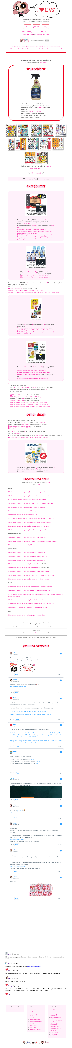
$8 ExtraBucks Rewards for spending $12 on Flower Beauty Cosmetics (27, 530)
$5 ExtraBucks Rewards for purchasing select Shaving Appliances (26, 552)
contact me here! (36, 639)
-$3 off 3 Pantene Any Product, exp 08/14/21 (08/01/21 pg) (26, 396)
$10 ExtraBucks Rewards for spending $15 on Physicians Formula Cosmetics (29, 511)
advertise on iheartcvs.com (54, 1035)
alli (39, 484)
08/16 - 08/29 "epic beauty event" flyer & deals (36, 31)
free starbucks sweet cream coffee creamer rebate (23, 46)
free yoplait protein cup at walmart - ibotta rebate (18, 48)
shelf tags (38, 111)
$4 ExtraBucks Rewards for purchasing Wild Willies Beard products (26, 560)
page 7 (28, 387)
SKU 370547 (25, 424)
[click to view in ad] (36, 215)
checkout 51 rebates (35, 1029)
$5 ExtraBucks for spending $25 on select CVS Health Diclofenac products (29, 607)
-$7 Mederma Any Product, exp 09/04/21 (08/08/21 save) (33, 378)
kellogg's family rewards (39, 328)
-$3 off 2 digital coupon (16, 288)
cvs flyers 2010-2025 (56, 1021)
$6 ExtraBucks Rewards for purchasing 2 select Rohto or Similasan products (29, 600)
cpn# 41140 (39, 435)
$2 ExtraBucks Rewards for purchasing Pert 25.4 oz (22, 514)
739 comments (36, 173)
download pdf (35, 168)
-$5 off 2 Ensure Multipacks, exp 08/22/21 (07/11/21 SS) (36, 277)
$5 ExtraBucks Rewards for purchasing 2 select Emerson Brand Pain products (30, 586)
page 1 (14, 387)
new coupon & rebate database (58, 48)
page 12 (34, 387)
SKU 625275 (24, 422)
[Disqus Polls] (36, 927)
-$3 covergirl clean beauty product (27, 239)
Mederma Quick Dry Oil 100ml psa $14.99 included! (31, 370)
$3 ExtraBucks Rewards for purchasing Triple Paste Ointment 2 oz (26, 615)
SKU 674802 (40, 107)
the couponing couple (38, 634)
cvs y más (46, 34)
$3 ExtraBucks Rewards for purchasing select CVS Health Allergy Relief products (30, 590)
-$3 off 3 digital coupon (18, 395)
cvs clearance (38, 34)
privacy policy (54, 1032)
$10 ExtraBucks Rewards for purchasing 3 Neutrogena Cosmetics (26, 507)
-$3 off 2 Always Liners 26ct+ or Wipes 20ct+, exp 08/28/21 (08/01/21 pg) (30, 404)
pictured (42, 422)
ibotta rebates (33, 1027)
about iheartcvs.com (56, 1009)
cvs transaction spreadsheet (54, 1023)
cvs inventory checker (36, 1014)
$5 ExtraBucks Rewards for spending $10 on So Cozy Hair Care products (28, 526)
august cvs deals (28, 34)
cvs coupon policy (35, 1019)
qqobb (36, 632)
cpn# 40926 (34, 225)
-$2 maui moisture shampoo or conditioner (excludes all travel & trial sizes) (29, 437)
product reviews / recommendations (55, 1027)
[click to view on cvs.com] (36, 99)
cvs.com (31, 111)
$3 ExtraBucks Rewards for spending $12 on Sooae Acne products (26, 492)
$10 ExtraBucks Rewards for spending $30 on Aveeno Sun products (27, 499)
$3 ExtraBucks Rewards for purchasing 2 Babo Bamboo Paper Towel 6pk (28, 545)
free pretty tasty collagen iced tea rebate (40, 48)
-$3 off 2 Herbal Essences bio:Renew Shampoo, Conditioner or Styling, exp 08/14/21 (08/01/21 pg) (34, 292)
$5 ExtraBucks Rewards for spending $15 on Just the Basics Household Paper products (32, 541)
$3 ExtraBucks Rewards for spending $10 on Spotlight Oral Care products (28, 579)
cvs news (53, 1030)
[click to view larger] (11, 136)
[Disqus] (36, 973)
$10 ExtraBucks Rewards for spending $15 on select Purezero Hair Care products (31, 518)
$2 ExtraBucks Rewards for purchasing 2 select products (24, 567)
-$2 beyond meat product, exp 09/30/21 (20, 426)
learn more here (43, 62)
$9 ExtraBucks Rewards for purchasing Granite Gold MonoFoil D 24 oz (27, 537)
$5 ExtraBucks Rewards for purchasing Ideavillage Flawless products (27, 556)
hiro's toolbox (33, 1009)
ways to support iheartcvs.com (54, 1014)
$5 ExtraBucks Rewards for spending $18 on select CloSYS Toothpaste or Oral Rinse (31, 575)
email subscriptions (14, 1009)
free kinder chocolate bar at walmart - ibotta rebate (48, 46)
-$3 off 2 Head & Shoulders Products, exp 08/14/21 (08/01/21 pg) (26, 290)
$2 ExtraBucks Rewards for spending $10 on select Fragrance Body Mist (28, 496)
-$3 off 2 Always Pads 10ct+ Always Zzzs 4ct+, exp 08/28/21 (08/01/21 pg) (31, 406)
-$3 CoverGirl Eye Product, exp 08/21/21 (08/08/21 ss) (32, 229)
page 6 (24, 387)
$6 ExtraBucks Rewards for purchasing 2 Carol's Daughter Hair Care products (29, 522)
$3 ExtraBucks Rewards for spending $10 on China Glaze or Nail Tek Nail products (30, 503)
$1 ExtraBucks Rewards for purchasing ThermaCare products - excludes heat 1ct (30, 603)
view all (48, 166)
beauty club (27, 223)
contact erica (54, 1011)
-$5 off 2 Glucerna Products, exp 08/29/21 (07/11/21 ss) (36, 275)
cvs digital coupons (35, 1011)
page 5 (19, 387)
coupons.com (33, 1025)
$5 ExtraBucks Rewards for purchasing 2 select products (24, 564)
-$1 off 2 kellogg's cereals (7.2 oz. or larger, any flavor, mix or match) (35, 330)
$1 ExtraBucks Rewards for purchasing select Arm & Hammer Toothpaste (28, 571)
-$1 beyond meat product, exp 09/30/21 (20, 428)
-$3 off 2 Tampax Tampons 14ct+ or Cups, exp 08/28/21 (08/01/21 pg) (29, 402)
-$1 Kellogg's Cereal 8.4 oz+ (25, 328)
